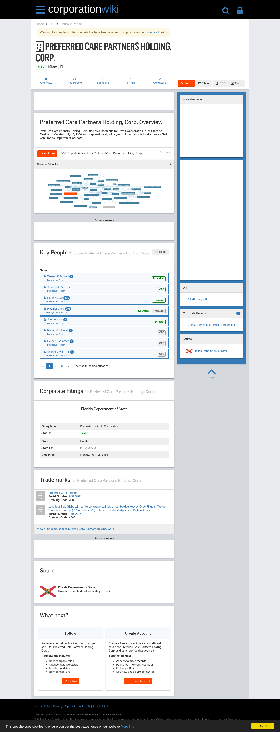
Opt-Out (70, 706)
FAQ (105, 706)
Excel (238, 83)
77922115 (75, 513)
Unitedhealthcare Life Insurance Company (144, 196)
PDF (222, 83)
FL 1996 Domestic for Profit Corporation (210, 324)
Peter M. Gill (104, 193)
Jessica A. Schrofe (58, 287)
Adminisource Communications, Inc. (56, 189)
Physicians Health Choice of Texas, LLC (120, 198)
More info (127, 726)
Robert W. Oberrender (147, 192)
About (96, 706)
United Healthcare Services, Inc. (93, 175)
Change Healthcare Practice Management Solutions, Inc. (152, 186)
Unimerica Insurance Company (136, 188)
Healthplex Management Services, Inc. (53, 185)
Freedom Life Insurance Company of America (71, 197)
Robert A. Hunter (58, 330)
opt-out (154, 32)
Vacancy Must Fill (59, 351)
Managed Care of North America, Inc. (123, 185)
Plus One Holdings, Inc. (76, 189)
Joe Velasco (56, 319)
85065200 (75, 496)
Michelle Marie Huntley (107, 188)
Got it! (262, 726)
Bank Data (83, 706)
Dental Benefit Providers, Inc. (88, 179)
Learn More (47, 153)
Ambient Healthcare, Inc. (92, 207)
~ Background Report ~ (56, 280)
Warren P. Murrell (84, 187)
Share (206, 83)
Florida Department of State (210, 350)
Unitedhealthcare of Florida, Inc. (77, 183)
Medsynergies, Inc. (116, 189)
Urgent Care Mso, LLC (115, 194)
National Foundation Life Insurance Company (128, 193)
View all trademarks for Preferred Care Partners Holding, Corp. (76, 528)
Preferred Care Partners (63, 492)
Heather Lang (68, 187)
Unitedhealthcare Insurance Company (111, 180)
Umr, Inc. (114, 184)
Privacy (58, 706)
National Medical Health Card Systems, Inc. (63, 181)
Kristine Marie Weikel (93, 190)
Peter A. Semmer (59, 341)
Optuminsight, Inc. (101, 180)
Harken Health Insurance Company (109, 207)
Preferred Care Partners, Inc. (53, 197)
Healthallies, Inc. (100, 184)
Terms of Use (42, 706)
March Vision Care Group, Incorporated (56, 193)
